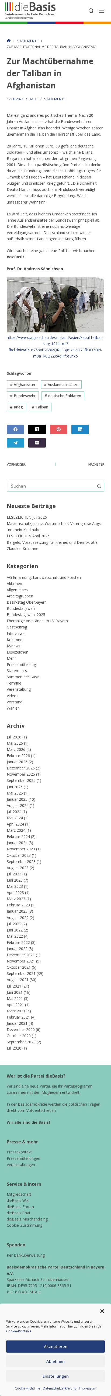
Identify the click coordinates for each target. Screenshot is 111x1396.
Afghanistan (22, 384)
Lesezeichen (17, 652)
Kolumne (14, 639)
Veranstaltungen (21, 1164)
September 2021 (21, 973)
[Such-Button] (99, 486)
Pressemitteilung (21, 664)
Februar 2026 (18, 755)
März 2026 (16, 749)
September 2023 (21, 861)
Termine (14, 683)
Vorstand (14, 701)
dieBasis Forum (20, 1206)
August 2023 (18, 867)
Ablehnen (55, 1361)
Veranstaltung (19, 689)
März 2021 (16, 1010)
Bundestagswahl (21, 608)
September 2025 (21, 780)
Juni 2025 (15, 786)
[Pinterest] (58, 429)
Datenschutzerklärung (59, 1388)
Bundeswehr (23, 395)
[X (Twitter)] (37, 429)
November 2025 (21, 774)
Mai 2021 (15, 998)
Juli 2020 (14, 1048)
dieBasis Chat (18, 1212)
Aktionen (14, 583)
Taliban (40, 407)
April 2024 (15, 824)
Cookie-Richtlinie (19, 1331)
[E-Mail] (37, 443)
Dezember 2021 (21, 954)
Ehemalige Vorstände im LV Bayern (37, 620)
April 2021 (15, 1004)
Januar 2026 (17, 761)
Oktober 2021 (19, 967)
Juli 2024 (14, 811)
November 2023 (21, 848)
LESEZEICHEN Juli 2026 (27, 517)
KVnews (13, 645)
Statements (54, 99)
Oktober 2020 (19, 1035)
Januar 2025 (17, 799)
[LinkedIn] (80, 429)
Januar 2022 (17, 948)
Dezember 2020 (21, 1029)
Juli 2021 (14, 986)
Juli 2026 (14, 737)
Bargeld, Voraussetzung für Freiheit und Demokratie (52, 542)
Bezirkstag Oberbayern (27, 602)
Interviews (16, 633)
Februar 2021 (18, 1017)
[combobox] (50, 486)
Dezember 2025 (21, 768)
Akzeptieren (55, 1346)
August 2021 (18, 979)
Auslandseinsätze (61, 384)
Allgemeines (17, 589)
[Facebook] (15, 429)
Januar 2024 (17, 842)
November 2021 (21, 961)
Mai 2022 (15, 936)
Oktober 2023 (19, 855)
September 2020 (21, 1041)
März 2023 (16, 898)
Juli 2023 (14, 873)
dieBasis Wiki (18, 1200)
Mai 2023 (15, 886)
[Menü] (101, 10)
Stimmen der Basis (23, 676)
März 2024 (16, 830)
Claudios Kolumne (22, 548)
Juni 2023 (15, 880)
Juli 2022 (14, 923)
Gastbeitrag (17, 627)
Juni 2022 (15, 930)
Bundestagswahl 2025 (26, 614)
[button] (102, 1311)
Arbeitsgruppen (20, 596)
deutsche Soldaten (62, 395)
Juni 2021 (15, 992)
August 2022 (18, 917)
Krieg (16, 407)
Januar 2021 (17, 1023)
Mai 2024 (15, 817)
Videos (12, 695)
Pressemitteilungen (23, 1158)
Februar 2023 (18, 904)
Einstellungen (56, 1376)
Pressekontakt (19, 1151)
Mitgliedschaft (19, 1194)
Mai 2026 (15, 743)
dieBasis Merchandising (27, 1219)
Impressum (87, 1388)
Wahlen (13, 708)
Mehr (11, 658)
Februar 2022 (18, 942)
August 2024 (18, 805)
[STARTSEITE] (9, 41)
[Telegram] (15, 443)
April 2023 (15, 892)
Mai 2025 (15, 793)
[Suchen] (91, 10)
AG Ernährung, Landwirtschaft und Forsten (44, 577)
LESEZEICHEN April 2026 (28, 535)
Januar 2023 (17, 911)
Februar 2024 (18, 836)
